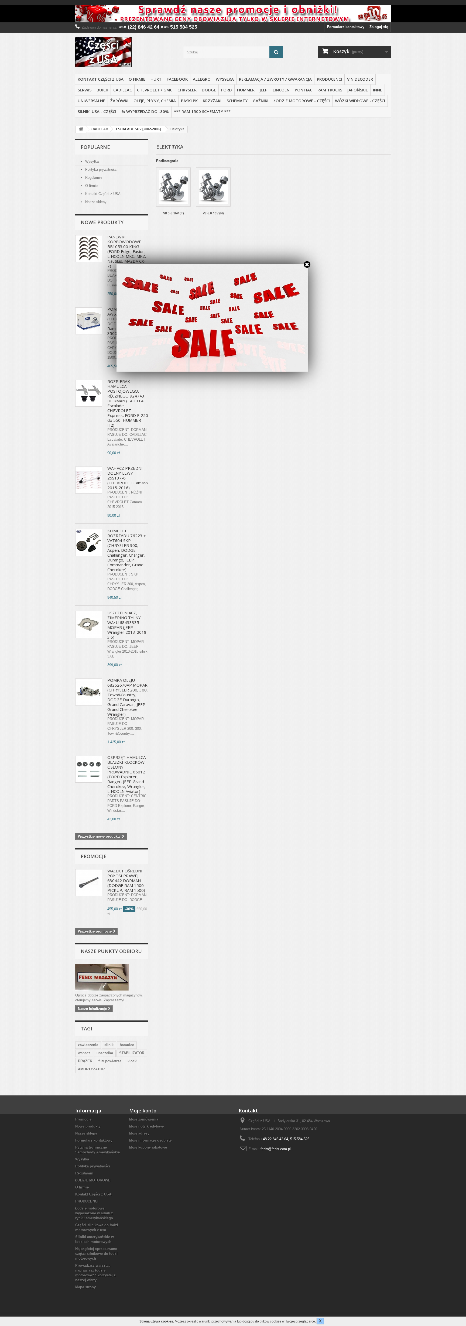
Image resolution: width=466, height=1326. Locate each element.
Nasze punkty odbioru (111, 951)
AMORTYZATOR (91, 1069)
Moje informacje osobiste (150, 1140)
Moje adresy (139, 1133)
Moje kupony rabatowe (148, 1147)
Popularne (95, 147)
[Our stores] (111, 977)
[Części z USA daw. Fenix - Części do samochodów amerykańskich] (125, 52)
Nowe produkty (102, 222)
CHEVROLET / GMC (154, 89)
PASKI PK (189, 100)
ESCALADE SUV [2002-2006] (138, 129)
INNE (377, 89)
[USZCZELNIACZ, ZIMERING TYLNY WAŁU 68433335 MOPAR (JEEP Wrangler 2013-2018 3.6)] (88, 624)
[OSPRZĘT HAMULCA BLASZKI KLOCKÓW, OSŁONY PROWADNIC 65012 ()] (88, 769)
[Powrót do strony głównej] (81, 129)
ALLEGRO (202, 79)
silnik (109, 1045)
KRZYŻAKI (212, 100)
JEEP (264, 89)
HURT (156, 79)
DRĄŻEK (85, 1061)
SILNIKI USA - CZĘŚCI (97, 111)
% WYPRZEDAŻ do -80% (145, 111)
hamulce (127, 1045)
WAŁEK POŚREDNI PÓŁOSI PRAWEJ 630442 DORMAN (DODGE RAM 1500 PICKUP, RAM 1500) (126, 880)
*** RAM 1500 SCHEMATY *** (202, 111)
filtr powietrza (109, 1061)
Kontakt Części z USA (101, 79)
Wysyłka (225, 79)
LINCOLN (281, 89)
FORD (226, 89)
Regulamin (93, 178)
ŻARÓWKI (119, 100)
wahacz (84, 1053)
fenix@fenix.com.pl (276, 1149)
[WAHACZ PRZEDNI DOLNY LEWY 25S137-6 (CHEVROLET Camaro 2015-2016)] (88, 480)
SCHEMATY (237, 100)
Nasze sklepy (95, 202)
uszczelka (105, 1053)
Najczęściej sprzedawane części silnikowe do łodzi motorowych (96, 1253)
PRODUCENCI (329, 79)
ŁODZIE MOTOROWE (93, 1180)
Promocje (94, 856)
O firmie (137, 79)
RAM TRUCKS (329, 89)
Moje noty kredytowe (146, 1126)
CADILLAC (122, 89)
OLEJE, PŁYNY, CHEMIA (154, 100)
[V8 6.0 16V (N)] (213, 187)
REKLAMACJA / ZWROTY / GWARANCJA (275, 79)
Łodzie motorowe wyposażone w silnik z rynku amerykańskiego (94, 1213)
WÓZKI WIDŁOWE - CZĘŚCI (360, 100)
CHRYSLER (187, 89)
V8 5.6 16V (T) (173, 213)
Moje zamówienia (143, 1119)
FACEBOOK (177, 79)
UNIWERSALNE (91, 100)
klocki (133, 1061)
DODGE (209, 89)
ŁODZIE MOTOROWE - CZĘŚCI (301, 100)
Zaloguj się (378, 27)
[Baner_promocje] (233, 13)
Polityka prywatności (101, 169)
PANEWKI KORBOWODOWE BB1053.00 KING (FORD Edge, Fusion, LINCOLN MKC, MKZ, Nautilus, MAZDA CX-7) (126, 251)
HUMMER (246, 89)
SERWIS (84, 89)
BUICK (102, 89)
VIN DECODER (360, 79)
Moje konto (142, 1110)
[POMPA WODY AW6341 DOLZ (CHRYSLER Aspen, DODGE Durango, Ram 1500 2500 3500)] (88, 320)
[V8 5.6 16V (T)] (173, 187)
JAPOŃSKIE (357, 89)
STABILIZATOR (131, 1053)
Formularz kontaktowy (345, 27)
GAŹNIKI (260, 100)
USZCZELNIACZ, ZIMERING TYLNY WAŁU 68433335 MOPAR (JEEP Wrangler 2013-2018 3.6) (126, 625)
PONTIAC (303, 89)
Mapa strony (85, 1287)
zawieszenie (88, 1045)
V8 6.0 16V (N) (213, 213)
